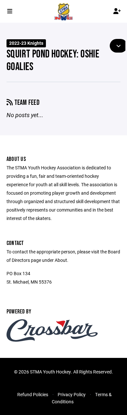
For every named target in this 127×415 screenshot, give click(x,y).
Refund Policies (32, 394)
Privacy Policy (72, 394)
